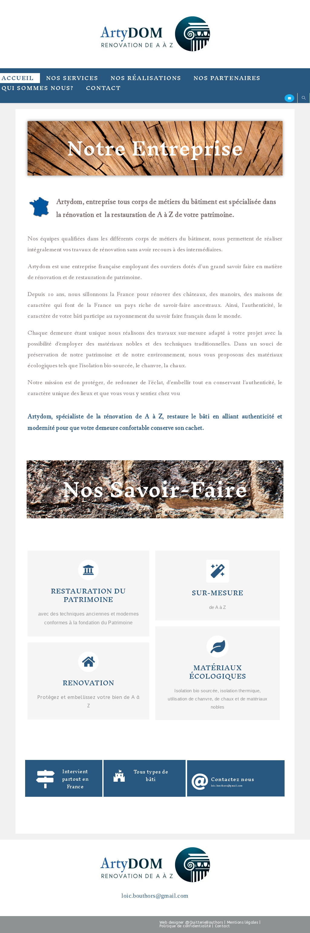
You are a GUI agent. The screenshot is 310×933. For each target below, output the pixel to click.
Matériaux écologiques (217, 672)
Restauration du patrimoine (88, 595)
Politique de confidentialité (185, 926)
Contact (222, 926)
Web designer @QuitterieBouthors (191, 922)
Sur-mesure (217, 593)
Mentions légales (242, 922)
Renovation (88, 683)
